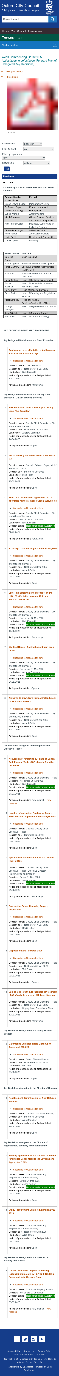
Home (5, 31)
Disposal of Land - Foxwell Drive (25, 950)
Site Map (41, 1354)
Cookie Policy (45, 1351)
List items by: (8, 143)
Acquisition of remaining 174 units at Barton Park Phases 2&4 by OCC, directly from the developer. (32, 762)
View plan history (14, 71)
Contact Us (28, 1351)
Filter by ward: (9, 148)
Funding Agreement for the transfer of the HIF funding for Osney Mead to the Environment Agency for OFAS (32, 1159)
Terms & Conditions (23, 1354)
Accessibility (14, 1351)
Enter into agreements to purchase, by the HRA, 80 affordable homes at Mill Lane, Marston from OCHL (30, 596)
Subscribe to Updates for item (28, 360)
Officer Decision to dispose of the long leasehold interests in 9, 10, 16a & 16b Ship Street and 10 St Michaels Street (31, 1274)
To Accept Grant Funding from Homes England (33, 548)
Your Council (18, 31)
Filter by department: (12, 154)
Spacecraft (28, 1366)
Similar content (10, 45)
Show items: (8, 162)
